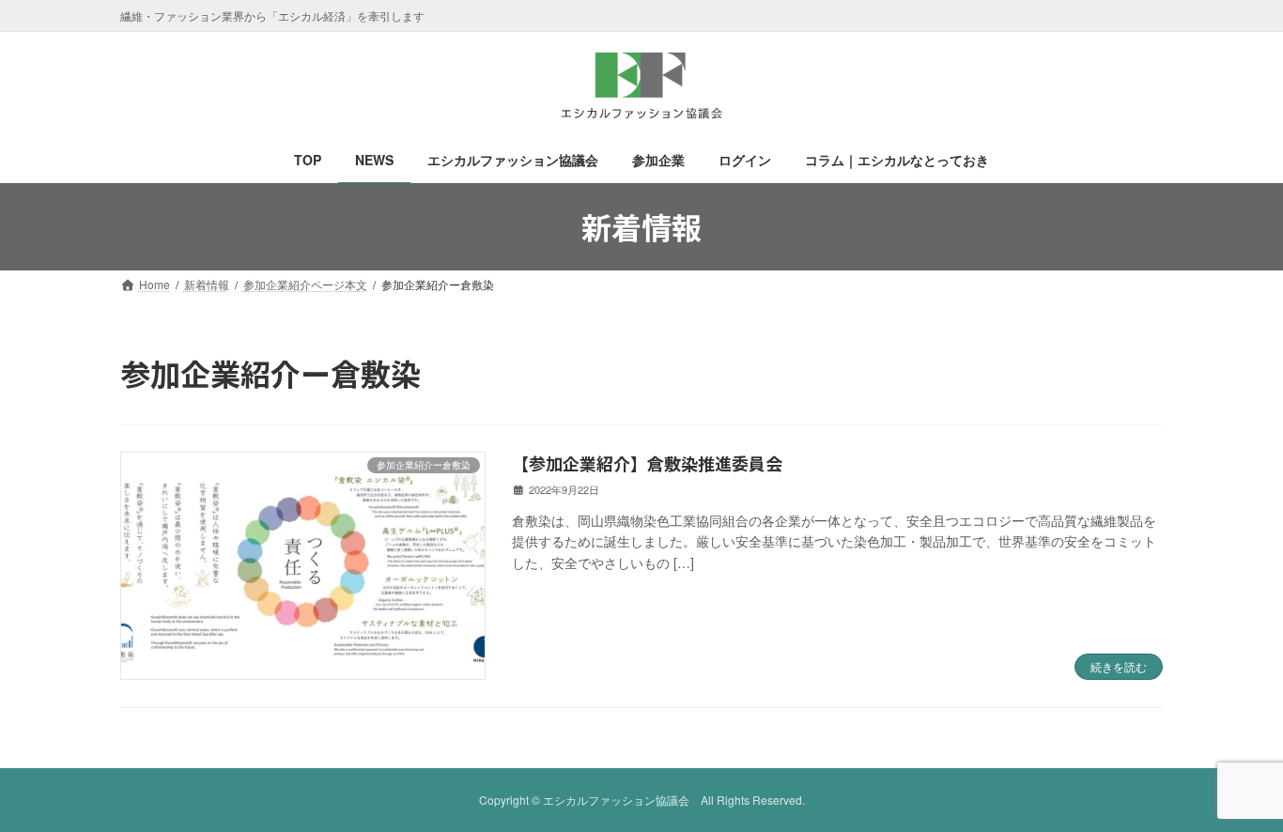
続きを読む (1118, 666)
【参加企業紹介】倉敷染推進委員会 (647, 463)
